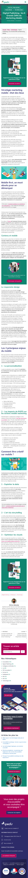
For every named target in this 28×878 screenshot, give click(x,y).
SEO (4, 678)
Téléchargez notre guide (14, 281)
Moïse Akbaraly (11, 20)
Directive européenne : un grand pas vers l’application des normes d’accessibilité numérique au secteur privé (13, 752)
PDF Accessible (6, 670)
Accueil (4, 29)
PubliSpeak (8, 10)
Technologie (19, 10)
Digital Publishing (14, 7)
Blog (8, 29)
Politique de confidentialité (8, 864)
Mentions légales (20, 864)
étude (9, 221)
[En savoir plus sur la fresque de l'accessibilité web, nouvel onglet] (14, 697)
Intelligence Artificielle (8, 666)
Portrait (4, 672)
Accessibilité (6, 662)
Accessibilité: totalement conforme (17, 863)
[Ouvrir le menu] (25, 2)
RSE (3, 676)
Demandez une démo (14, 83)
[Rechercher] (23, 651)
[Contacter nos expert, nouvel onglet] (14, 774)
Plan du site (5, 863)
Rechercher (6, 649)
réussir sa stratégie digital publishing (10, 541)
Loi (3, 668)
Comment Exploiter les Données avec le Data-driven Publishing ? (6, 634)
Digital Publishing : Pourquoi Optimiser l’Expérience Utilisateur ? (21, 635)
